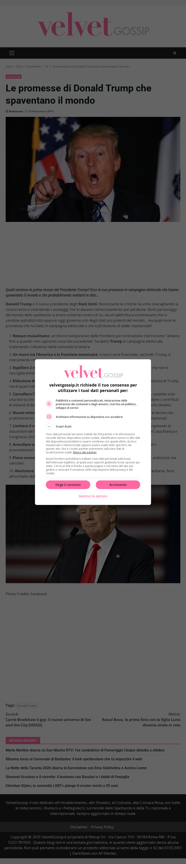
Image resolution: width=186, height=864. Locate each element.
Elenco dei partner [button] (85, 452)
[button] (93, 426)
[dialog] (93, 432)
